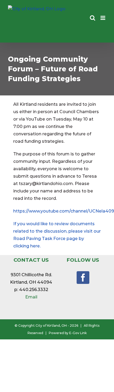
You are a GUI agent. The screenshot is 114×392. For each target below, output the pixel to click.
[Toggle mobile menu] (103, 18)
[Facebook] (83, 277)
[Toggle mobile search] (92, 18)
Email (31, 296)
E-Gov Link (78, 333)
